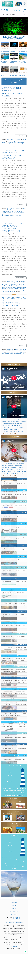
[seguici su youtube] (16, 918)
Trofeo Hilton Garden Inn (6, 355)
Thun (15, 142)
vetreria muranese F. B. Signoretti (12, 214)
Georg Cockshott (5, 353)
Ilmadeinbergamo (10, 922)
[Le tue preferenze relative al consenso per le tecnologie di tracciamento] (25, 951)
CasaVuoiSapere (19, 922)
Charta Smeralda (11, 209)
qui (19, 795)
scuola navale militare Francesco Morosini (12, 141)
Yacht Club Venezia (12, 143)
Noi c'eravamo (14, 914)
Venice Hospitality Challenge (12, 214)
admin (18, 139)
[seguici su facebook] (20, 918)
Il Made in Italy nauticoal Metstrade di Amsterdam (13, 62)
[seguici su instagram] (13, 918)
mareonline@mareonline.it (9, 433)
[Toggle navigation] (25, 10)
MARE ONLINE (14, 946)
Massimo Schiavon (13, 353)
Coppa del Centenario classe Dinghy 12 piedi (15, 352)
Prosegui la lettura (20, 135)
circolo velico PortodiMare (10, 284)
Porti (21, 349)
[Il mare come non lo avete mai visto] (14, 26)
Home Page (14, 903)
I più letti (14, 908)
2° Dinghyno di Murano (13, 350)
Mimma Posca (12, 211)
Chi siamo (14, 906)
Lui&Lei (8, 141)
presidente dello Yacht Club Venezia (9, 212)
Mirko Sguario (14, 141)
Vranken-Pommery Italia (18, 215)
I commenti (14, 911)
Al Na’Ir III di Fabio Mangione (13, 283)
